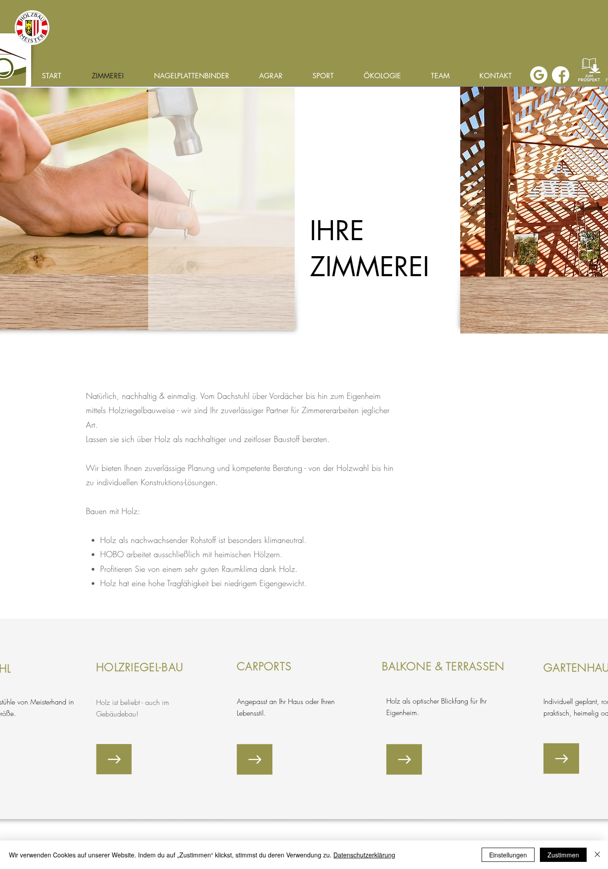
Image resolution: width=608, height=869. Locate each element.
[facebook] (560, 75)
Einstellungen (508, 854)
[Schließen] (597, 855)
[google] (538, 75)
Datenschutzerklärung (364, 854)
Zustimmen (563, 854)
